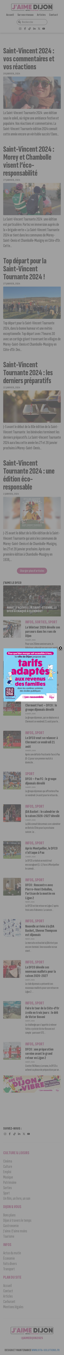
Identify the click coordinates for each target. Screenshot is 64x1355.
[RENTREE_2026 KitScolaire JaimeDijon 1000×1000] (30, 700)
